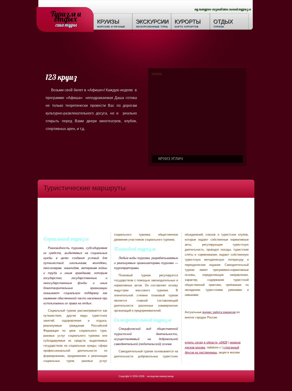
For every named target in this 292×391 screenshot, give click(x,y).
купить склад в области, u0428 (206, 342)
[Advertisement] (146, 51)
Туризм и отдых (65, 14)
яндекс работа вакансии (219, 312)
